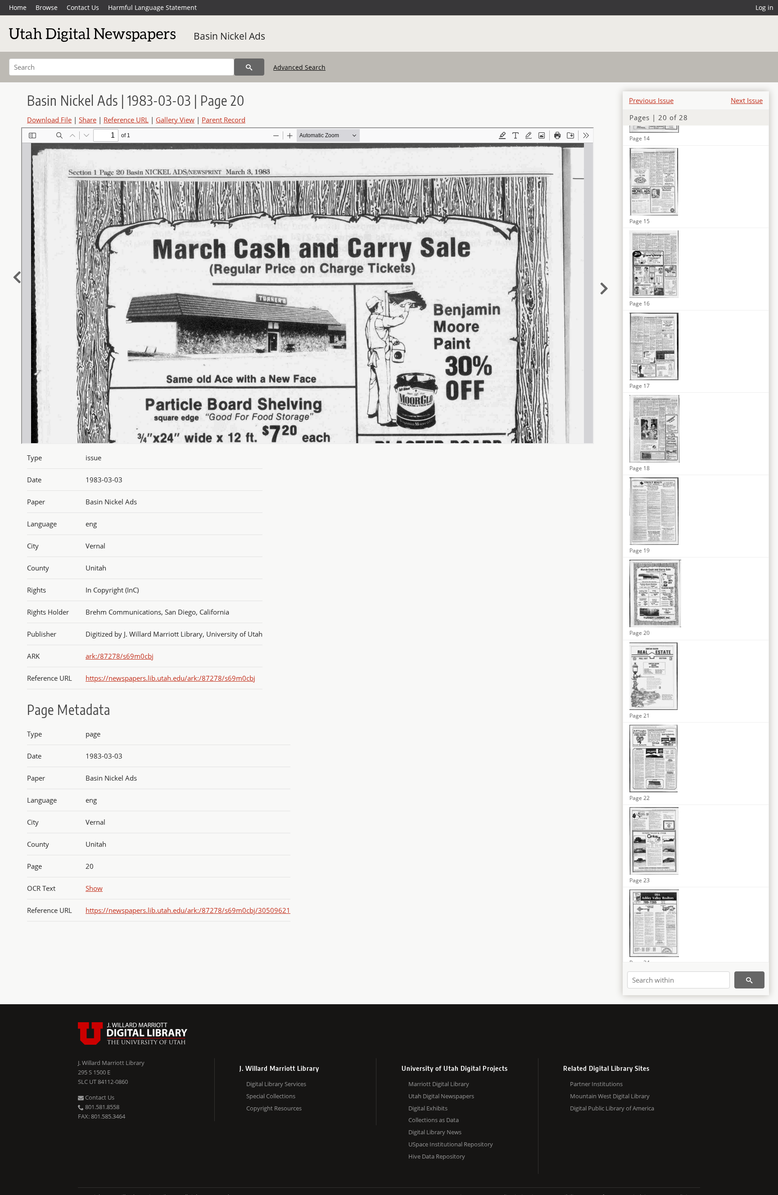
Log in (764, 7)
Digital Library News (434, 1132)
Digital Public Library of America (612, 1108)
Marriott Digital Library (438, 1084)
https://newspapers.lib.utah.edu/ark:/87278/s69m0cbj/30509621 (188, 910)
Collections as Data (433, 1120)
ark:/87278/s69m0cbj (120, 655)
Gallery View (175, 119)
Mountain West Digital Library (610, 1096)
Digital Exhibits (428, 1108)
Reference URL (126, 119)
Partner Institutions (596, 1084)
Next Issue (747, 100)
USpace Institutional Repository (450, 1144)
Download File (49, 119)
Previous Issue (651, 100)
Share (87, 119)
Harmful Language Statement (152, 7)
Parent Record (223, 119)
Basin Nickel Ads (229, 36)
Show (94, 888)
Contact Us (83, 7)
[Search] (249, 67)
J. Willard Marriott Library (111, 1063)
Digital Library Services (276, 1084)
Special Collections (270, 1096)
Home (18, 7)
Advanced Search (299, 67)
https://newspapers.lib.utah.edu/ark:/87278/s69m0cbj (170, 678)
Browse (47, 7)
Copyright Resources (274, 1108)
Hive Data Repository (436, 1156)
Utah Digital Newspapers (441, 1096)
